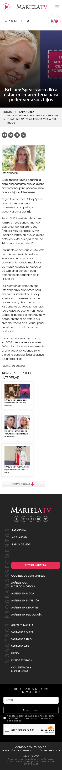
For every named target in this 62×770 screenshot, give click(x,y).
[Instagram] (24, 519)
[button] (57, 7)
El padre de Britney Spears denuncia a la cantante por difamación (16, 434)
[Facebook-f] (16, 519)
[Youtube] (38, 519)
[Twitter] (45, 519)
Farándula (26, 111)
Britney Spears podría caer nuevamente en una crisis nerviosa (15, 403)
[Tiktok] (31, 519)
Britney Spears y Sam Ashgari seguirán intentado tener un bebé (16, 470)
